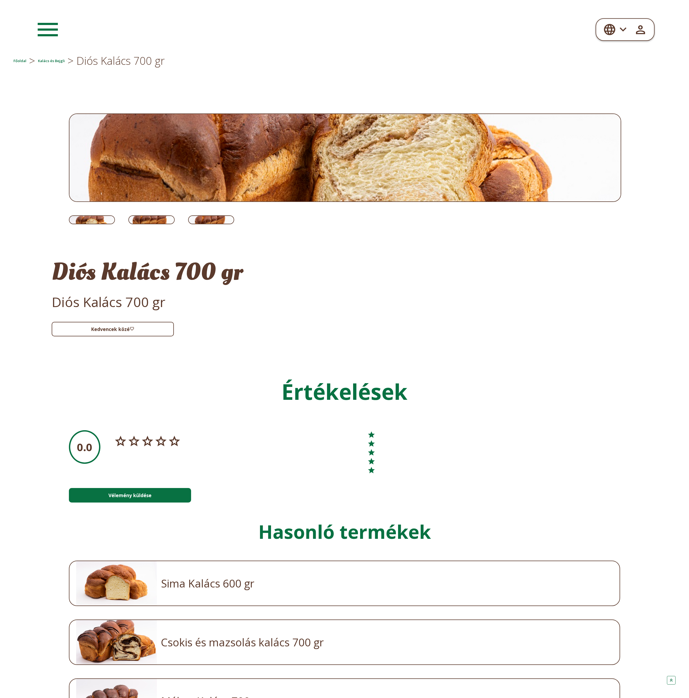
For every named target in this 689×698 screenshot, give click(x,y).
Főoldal (32, 60)
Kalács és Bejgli (102, 60)
